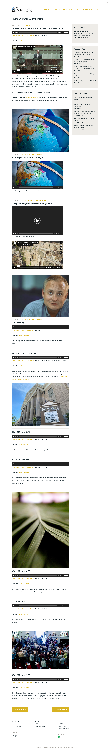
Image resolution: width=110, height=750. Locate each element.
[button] (37, 175)
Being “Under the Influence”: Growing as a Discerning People (84, 68)
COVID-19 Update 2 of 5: (21, 601)
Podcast (60, 723)
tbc (23, 25)
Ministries (67, 9)
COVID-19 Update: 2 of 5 (21, 675)
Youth (36, 723)
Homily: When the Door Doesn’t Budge (84, 98)
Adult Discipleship (40, 727)
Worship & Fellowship (35, 154)
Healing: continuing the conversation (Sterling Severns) (32, 203)
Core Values (15, 721)
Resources (87, 9)
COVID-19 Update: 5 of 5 (21, 432)
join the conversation (32, 97)
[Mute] (62, 32)
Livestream (15, 735)
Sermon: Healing (18, 322)
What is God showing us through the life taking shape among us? (84, 75)
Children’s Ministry (40, 725)
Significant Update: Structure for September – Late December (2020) (37, 28)
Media (28, 25)
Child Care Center (17, 727)
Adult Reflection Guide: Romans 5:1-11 (84, 119)
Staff (13, 725)
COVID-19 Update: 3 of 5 (21, 571)
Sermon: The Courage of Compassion (82, 105)
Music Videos (62, 727)
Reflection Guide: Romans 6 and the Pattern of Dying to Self (84, 112)
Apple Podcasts (24, 41)
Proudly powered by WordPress (46, 747)
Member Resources (63, 728)
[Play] (13, 32)
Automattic (69, 747)
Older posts (20, 709)
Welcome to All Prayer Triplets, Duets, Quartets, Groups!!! (83, 53)
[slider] (66, 32)
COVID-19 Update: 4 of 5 (21, 459)
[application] (40, 32)
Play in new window (27, 35)
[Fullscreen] (61, 188)
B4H (76, 9)
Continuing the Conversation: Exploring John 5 (29, 157)
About (45, 9)
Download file (16, 35)
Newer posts (59, 709)
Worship (55, 9)
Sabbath (14, 737)
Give (97, 9)
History (14, 723)
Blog (59, 721)
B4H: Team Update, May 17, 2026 (85, 81)
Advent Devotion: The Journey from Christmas (83, 127)
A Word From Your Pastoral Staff (24, 353)
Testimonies (28, 200)
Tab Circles (38, 721)
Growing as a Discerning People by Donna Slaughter (84, 60)
